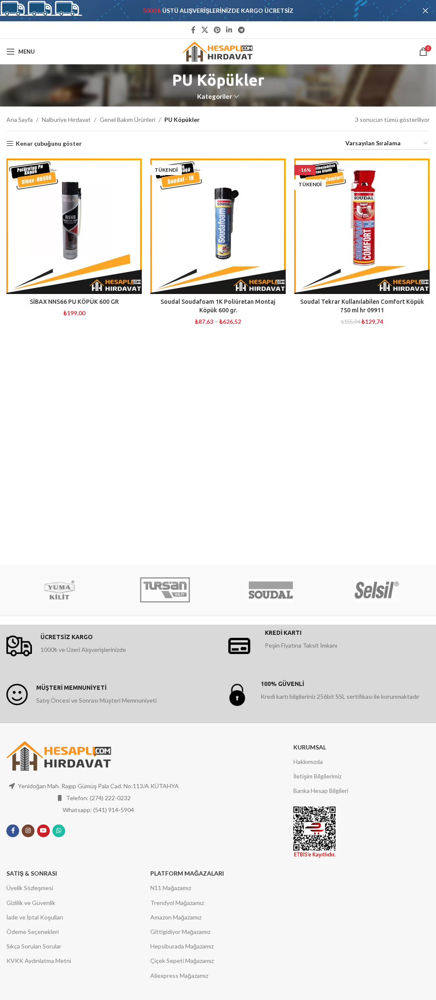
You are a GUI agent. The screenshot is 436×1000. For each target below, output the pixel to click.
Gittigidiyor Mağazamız (180, 931)
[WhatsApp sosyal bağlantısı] (58, 830)
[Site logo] (218, 51)
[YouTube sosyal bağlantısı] (43, 830)
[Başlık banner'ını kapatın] (425, 10)
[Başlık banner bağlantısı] (205, 10)
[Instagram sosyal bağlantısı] (28, 830)
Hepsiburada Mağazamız (182, 946)
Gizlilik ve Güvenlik (30, 902)
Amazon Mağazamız (175, 917)
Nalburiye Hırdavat (66, 119)
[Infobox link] (110, 646)
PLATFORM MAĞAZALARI (187, 873)
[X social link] (204, 29)
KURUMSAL (309, 747)
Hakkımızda (308, 761)
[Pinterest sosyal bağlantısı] (217, 29)
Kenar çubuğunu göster (49, 143)
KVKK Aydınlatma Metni (38, 960)
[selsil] (376, 590)
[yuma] (59, 590)
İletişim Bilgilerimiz (317, 776)
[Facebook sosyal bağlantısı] (193, 29)
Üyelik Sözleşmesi (29, 887)
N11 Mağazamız (170, 887)
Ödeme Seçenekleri (32, 931)
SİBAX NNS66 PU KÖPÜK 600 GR (74, 301)
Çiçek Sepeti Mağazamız (182, 960)
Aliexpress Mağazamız (179, 975)
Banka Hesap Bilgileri (320, 790)
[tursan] (165, 590)
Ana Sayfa (19, 119)
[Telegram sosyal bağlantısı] (241, 29)
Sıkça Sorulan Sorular (33, 946)
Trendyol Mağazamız (177, 902)
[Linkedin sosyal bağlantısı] (229, 29)
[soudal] (271, 590)
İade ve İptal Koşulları (34, 917)
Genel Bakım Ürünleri (127, 119)
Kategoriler (214, 96)
